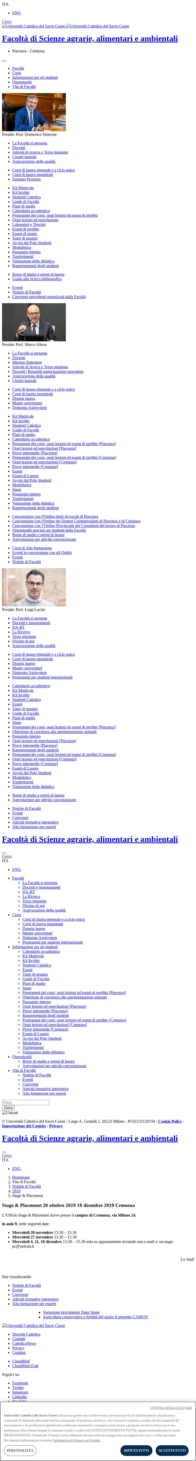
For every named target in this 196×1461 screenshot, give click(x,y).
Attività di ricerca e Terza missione (40, 152)
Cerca (8, 1108)
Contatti (18, 1339)
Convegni (20, 817)
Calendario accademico (31, 211)
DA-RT (18, 627)
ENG (16, 13)
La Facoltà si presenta (29, 143)
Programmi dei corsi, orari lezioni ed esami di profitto (55, 215)
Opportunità (22, 82)
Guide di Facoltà (25, 201)
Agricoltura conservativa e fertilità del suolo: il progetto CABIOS (95, 1317)
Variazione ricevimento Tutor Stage (71, 1312)
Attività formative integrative (35, 822)
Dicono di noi (23, 641)
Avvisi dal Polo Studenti (31, 243)
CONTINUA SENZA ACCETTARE (171, 1407)
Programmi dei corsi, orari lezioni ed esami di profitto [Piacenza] (64, 444)
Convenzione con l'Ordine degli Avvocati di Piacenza (55, 516)
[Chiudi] (4, 853)
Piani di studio (23, 206)
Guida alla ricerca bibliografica (37, 279)
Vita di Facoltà (24, 86)
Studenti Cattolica (26, 197)
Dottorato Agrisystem (29, 407)
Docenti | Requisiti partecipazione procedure (47, 371)
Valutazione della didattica (33, 261)
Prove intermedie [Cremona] (35, 466)
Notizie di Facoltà (26, 292)
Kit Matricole (23, 188)
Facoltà (18, 68)
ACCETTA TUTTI (172, 1450)
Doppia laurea (23, 398)
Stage (16, 489)
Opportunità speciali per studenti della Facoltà (49, 530)
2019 (16, 1191)
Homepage (21, 1177)
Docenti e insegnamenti (31, 623)
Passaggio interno (26, 252)
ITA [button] (5, 4)
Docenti (18, 147)
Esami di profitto (25, 229)
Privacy (18, 1348)
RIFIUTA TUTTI (136, 1450)
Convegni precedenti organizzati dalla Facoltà (49, 297)
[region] (98, 1431)
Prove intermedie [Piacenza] (34, 453)
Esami (17, 471)
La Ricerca (21, 632)
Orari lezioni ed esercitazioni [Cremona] (44, 462)
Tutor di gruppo (25, 238)
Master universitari (27, 403)
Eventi (17, 287)
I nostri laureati (24, 157)
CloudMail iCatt (25, 1366)
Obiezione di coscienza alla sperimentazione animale (54, 731)
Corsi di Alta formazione (32, 548)
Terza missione (24, 636)
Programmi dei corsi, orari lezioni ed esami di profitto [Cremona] (64, 457)
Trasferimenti (22, 256)
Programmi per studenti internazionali (42, 677)
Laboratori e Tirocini (28, 224)
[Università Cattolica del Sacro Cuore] (65, 26)
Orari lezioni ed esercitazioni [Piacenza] (44, 448)
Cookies (19, 1352)
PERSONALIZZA (20, 1450)
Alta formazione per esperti (34, 827)
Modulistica (21, 247)
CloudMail (21, 1361)
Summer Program (26, 179)
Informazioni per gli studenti (35, 77)
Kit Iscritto (20, 192)
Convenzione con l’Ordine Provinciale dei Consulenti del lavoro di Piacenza (73, 525)
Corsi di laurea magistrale (32, 174)
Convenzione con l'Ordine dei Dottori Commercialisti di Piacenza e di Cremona (76, 521)
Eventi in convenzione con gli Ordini (42, 552)
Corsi (16, 73)
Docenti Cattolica (26, 1334)
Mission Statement (27, 362)
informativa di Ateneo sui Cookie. (77, 1440)
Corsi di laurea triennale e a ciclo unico (43, 170)
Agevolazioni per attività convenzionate (44, 539)
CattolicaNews (24, 1343)
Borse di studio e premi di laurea (38, 274)
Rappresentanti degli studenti (35, 266)
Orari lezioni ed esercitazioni (35, 220)
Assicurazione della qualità (33, 161)
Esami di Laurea (25, 476)
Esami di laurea (24, 233)
